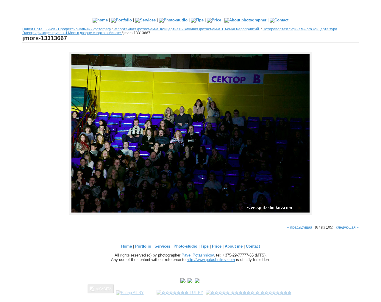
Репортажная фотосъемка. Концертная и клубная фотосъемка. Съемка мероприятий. (186, 29)
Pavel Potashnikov (198, 255)
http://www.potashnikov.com (211, 259)
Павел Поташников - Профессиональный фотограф (66, 29)
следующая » (347, 227)
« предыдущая (299, 227)
